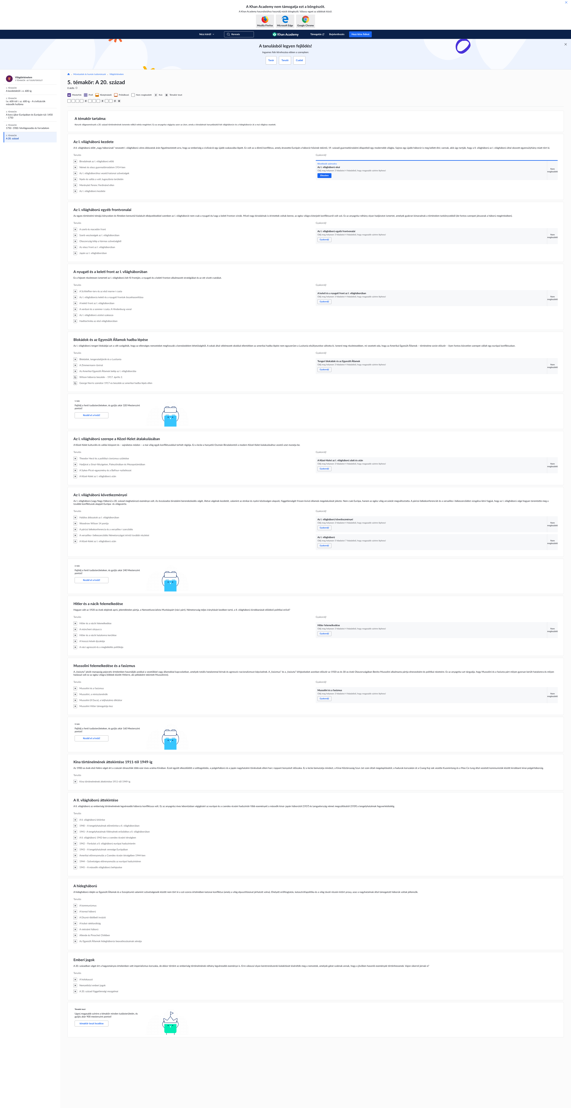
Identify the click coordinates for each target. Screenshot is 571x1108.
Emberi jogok (84, 960)
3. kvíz (77, 724)
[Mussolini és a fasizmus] (111, 101)
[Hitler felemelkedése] (106, 101)
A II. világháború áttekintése (95, 800)
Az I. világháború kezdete (93, 142)
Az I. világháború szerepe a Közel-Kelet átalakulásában (116, 439)
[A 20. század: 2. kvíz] (102, 101)
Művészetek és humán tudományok (89, 74)
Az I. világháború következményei (100, 495)
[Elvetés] (566, 2)
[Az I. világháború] (98, 101)
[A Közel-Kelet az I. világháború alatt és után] (90, 101)
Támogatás (315, 34)
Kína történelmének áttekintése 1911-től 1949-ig (112, 762)
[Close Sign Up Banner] (566, 44)
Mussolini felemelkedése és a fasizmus (104, 666)
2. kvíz (77, 566)
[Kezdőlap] (68, 74)
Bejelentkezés (336, 34)
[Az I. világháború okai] (69, 101)
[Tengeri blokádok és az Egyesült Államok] (81, 101)
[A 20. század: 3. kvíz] (115, 101)
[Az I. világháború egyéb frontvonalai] (73, 101)
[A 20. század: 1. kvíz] (86, 101)
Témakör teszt (80, 1009)
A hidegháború (85, 886)
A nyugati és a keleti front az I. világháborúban (110, 272)
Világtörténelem (116, 74)
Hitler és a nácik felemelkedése (98, 604)
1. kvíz (77, 401)
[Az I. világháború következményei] (94, 101)
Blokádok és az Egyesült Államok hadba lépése (110, 340)
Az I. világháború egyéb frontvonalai (102, 210)
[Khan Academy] (286, 34)
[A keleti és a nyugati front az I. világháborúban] (77, 101)
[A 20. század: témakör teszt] (119, 101)
